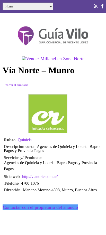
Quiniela (25, 140)
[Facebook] (102, 6)
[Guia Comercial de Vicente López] (53, 47)
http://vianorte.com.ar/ (40, 176)
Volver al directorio (16, 84)
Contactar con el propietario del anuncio (40, 207)
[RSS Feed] (96, 6)
